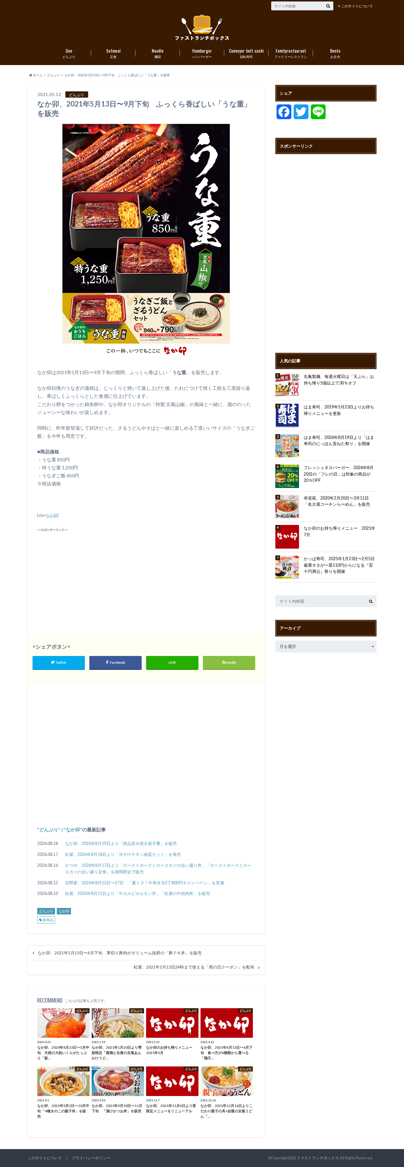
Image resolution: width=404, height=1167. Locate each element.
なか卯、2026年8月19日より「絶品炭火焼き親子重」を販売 (121, 843)
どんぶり (68, 53)
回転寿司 (246, 53)
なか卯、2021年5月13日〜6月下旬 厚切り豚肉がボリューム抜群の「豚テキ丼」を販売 (120, 953)
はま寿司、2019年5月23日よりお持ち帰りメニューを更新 (339, 410)
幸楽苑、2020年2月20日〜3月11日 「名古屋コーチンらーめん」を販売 (338, 501)
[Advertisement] (90, 575)
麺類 (158, 53)
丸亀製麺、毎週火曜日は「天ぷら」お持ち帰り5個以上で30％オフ (339, 379)
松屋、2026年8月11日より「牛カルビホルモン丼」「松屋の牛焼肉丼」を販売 (137, 893)
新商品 (48, 920)
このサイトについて (357, 6)
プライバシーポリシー (91, 1157)
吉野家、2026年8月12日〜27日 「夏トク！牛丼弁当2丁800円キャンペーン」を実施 (144, 882)
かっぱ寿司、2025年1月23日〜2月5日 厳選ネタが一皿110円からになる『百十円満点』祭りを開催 (340, 565)
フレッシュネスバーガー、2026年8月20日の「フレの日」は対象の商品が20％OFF (339, 474)
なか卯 (51, 515)
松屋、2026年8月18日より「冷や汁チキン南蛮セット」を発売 (123, 854)
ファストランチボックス (318, 1157)
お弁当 (335, 53)
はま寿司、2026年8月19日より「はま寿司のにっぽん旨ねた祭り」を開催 (339, 440)
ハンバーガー (202, 53)
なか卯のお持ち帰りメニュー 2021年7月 (339, 531)
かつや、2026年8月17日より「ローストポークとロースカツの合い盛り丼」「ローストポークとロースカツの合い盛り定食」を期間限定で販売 (158, 868)
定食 (113, 53)
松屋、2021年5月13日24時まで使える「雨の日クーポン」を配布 (194, 967)
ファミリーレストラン (290, 53)
